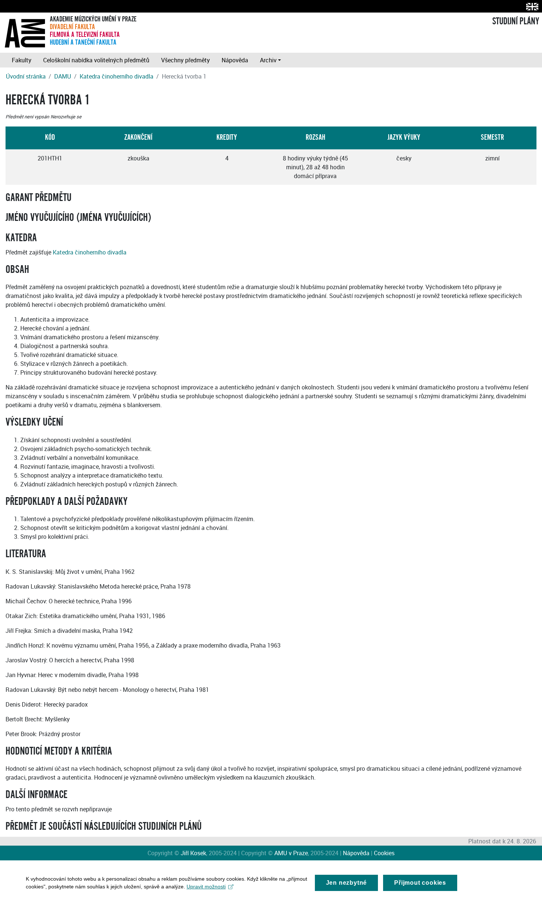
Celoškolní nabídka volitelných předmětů (96, 60)
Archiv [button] (268, 60)
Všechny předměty (185, 60)
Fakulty (21, 60)
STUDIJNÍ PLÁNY (515, 21)
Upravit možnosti (206, 887)
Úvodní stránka (26, 76)
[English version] (530, 6)
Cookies (384, 853)
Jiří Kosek (193, 853)
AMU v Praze (291, 853)
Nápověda (235, 60)
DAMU (62, 76)
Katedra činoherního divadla (116, 76)
